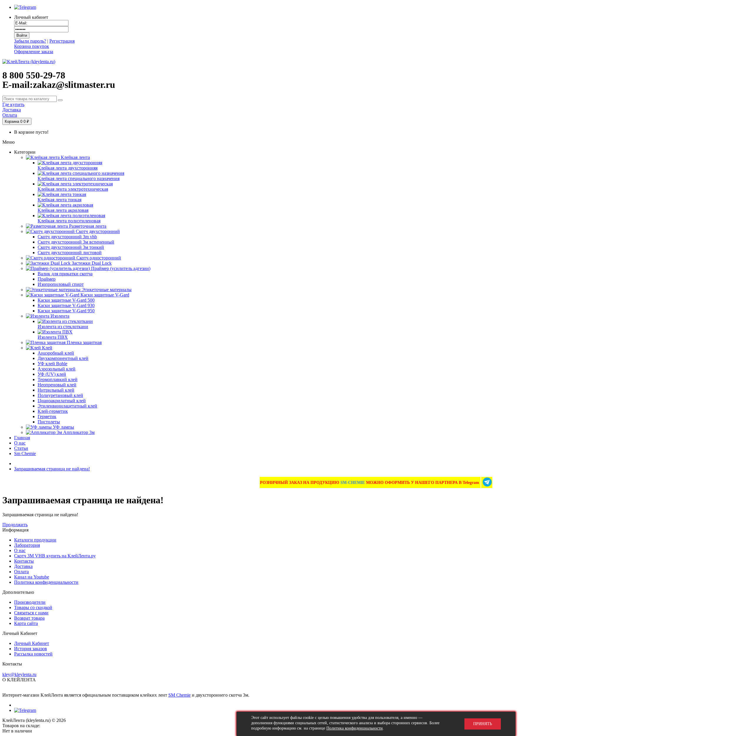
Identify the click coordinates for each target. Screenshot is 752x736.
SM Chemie (179, 695)
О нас (20, 550)
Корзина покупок (31, 46)
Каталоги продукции (35, 539)
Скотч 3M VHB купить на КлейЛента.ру (55, 555)
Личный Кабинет (31, 643)
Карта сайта (26, 623)
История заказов (30, 648)
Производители (30, 602)
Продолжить (15, 524)
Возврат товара (29, 618)
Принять (482, 724)
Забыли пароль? (30, 40)
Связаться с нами (31, 612)
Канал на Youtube (31, 576)
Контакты (24, 561)
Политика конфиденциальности (46, 582)
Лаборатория (27, 545)
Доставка (23, 566)
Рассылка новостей (33, 653)
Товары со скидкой (33, 607)
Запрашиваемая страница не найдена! (52, 468)
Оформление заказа (33, 51)
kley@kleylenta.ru (19, 674)
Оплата (21, 571)
